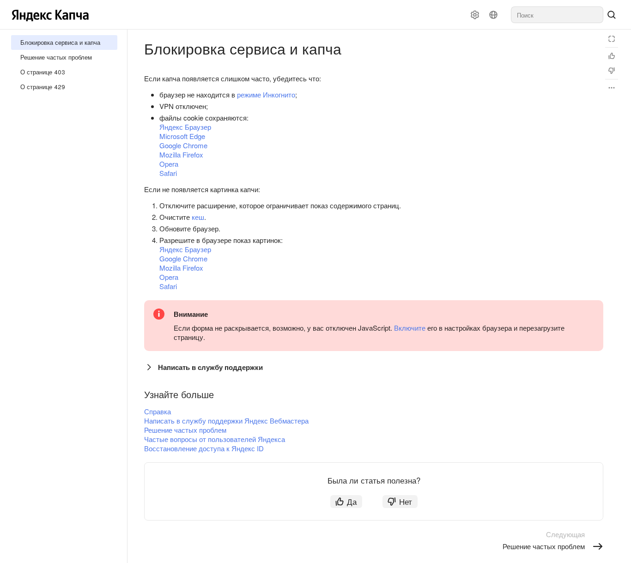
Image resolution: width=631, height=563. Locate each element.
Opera (168, 164)
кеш (198, 217)
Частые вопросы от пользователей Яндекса (214, 439)
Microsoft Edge (182, 136)
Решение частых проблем (185, 430)
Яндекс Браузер (185, 127)
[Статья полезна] (611, 55)
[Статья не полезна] (611, 70)
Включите (409, 328)
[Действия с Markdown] (611, 87)
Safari (168, 173)
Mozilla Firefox (181, 154)
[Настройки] (475, 14)
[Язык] (493, 14)
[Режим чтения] (611, 38)
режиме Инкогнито (266, 94)
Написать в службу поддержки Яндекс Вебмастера (226, 420)
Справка (157, 411)
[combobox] (557, 15)
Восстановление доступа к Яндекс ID (204, 448)
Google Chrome (183, 145)
